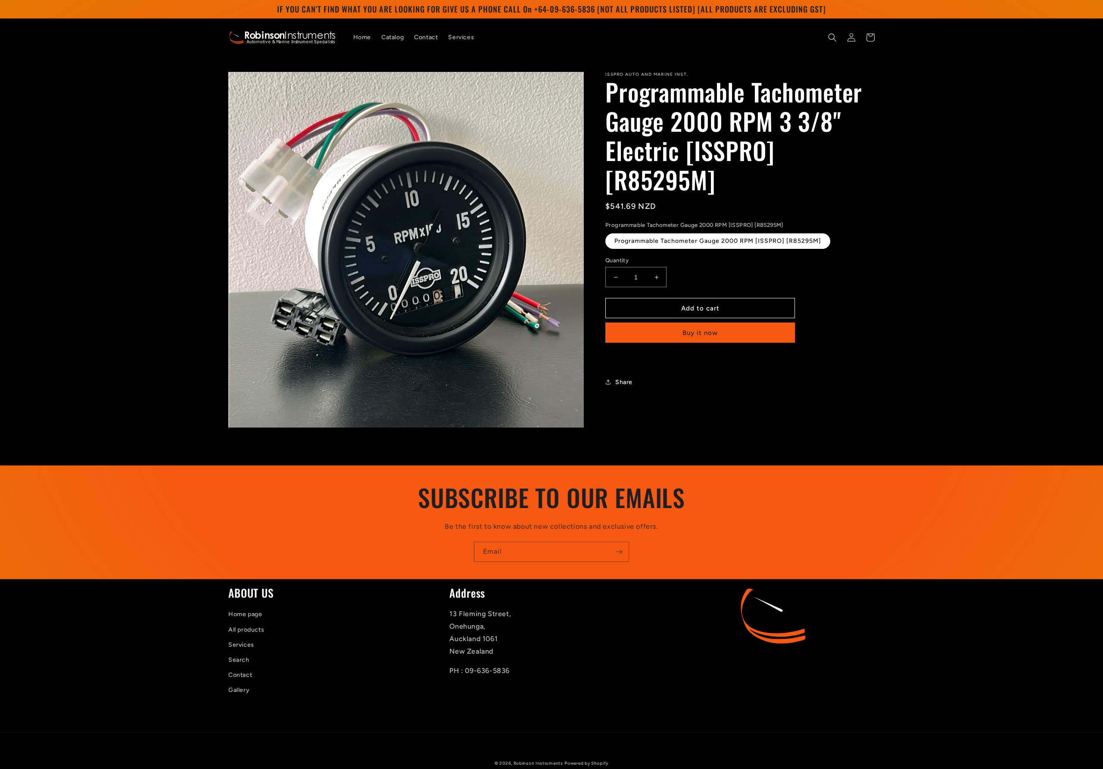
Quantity (617, 260)
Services (241, 644)
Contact (240, 675)
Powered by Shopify (586, 763)
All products (246, 629)
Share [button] (624, 382)
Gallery (238, 690)
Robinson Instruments (538, 763)
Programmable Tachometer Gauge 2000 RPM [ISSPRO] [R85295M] (717, 241)
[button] (832, 37)
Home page (245, 614)
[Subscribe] (619, 552)
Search (238, 660)
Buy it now (700, 333)
